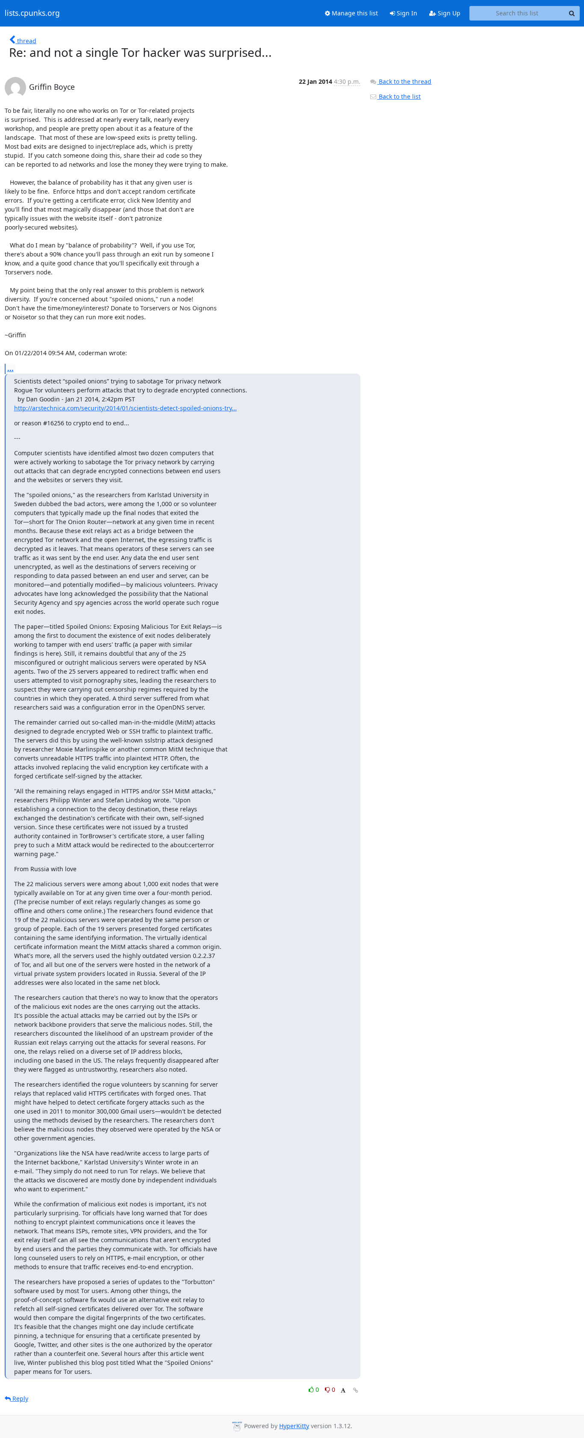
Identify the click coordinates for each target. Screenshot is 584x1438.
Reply (19, 1398)
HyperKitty (294, 1426)
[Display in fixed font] (343, 1391)
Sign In (406, 13)
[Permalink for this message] (355, 1390)
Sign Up (448, 13)
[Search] (572, 13)
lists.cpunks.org (32, 13)
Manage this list (354, 13)
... (10, 368)
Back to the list (399, 96)
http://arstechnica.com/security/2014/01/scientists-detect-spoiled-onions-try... (125, 408)
